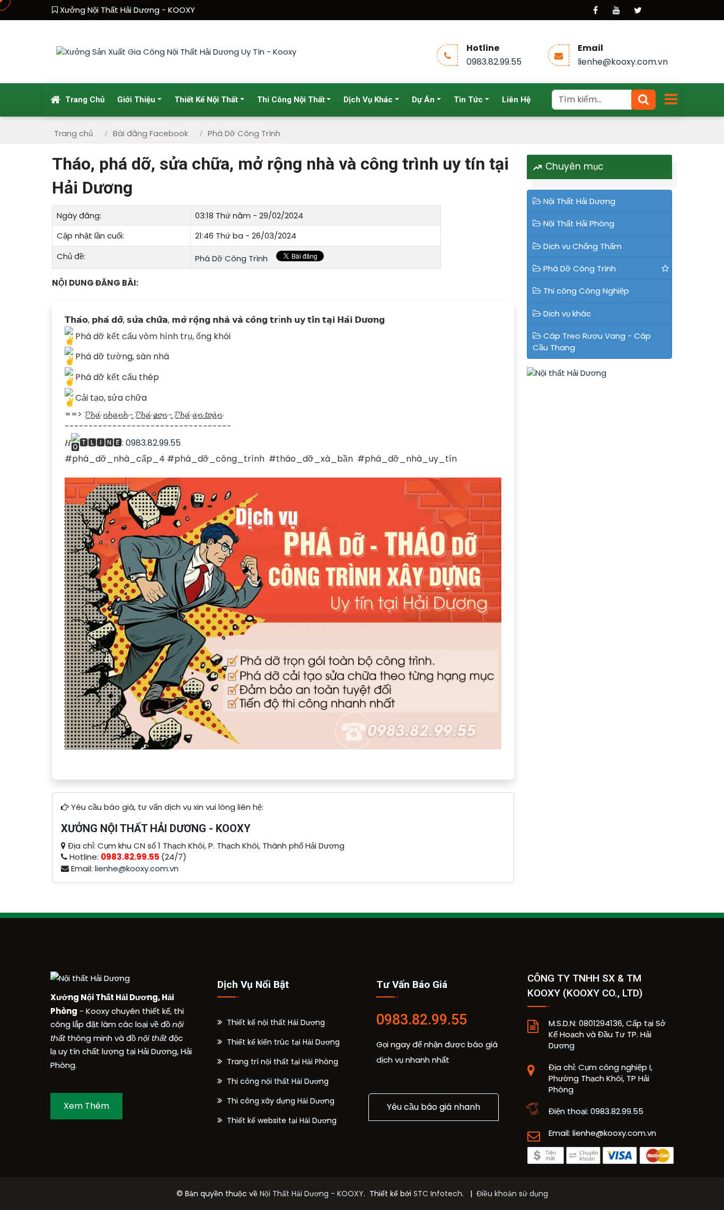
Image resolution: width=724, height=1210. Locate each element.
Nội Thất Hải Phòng (578, 223)
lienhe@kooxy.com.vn (623, 62)
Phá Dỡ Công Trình (231, 258)
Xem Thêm (86, 1106)
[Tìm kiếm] (643, 100)
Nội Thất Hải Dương (579, 201)
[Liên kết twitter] (638, 10)
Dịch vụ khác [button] (368, 99)
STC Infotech (437, 1193)
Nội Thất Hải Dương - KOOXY (312, 1193)
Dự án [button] (423, 99)
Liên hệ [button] (516, 99)
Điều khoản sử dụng (512, 1193)
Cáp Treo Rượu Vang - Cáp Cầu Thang (592, 341)
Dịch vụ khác (567, 313)
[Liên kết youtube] (616, 10)
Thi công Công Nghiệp (586, 290)
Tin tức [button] (468, 99)
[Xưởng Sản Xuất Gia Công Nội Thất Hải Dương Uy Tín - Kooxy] (176, 51)
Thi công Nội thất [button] (291, 99)
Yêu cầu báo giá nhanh (433, 1107)
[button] (271, 1022)
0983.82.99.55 (494, 62)
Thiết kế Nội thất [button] (206, 99)
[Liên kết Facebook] (595, 10)
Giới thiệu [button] (136, 99)
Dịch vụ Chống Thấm (582, 246)
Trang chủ (83, 99)
